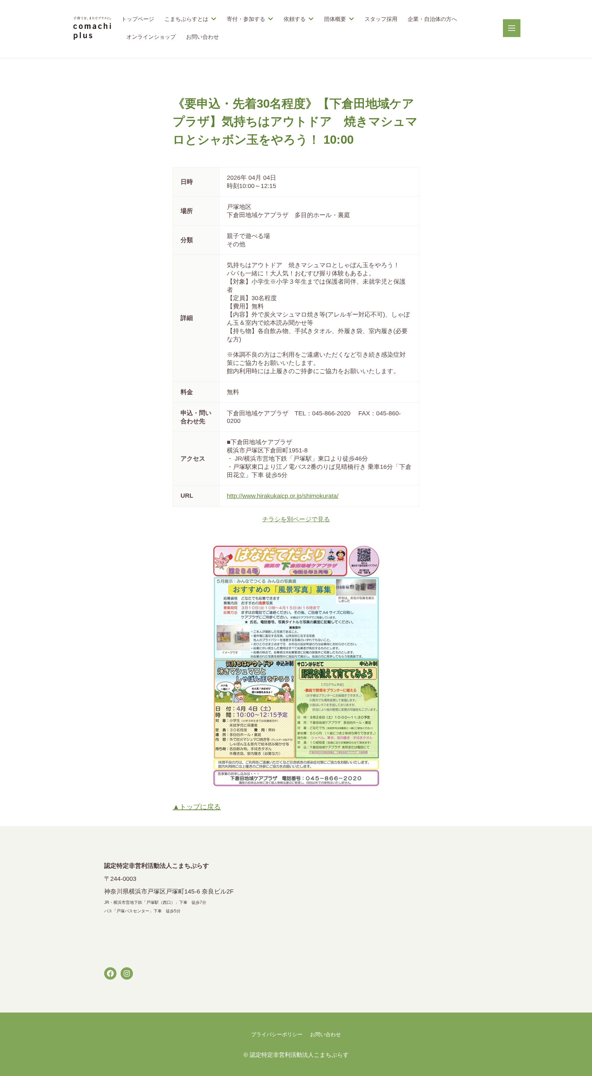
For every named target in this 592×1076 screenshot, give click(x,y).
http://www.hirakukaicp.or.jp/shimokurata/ (282, 496)
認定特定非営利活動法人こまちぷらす (299, 1055)
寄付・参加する (246, 19)
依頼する (295, 19)
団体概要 (335, 19)
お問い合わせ (202, 37)
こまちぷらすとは (186, 19)
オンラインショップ (151, 37)
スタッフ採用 (381, 19)
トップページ (137, 19)
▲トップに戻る (197, 807)
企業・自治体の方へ (432, 19)
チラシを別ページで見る (296, 519)
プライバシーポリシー (277, 1034)
